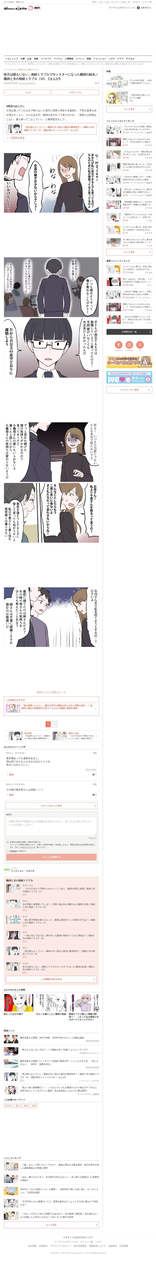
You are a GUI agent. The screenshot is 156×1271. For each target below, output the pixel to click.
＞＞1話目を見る (15, 138)
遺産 (26, 1105)
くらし (100, 2)
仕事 (23, 58)
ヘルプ (98, 1241)
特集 (108, 71)
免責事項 (112, 1246)
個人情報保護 (80, 1246)
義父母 (8, 1105)
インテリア (46, 58)
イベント (80, 58)
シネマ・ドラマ (116, 58)
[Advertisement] (78, 33)
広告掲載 (123, 1246)
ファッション (99, 58)
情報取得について (97, 1246)
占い (129, 2)
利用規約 (13, 851)
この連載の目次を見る (51, 979)
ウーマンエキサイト (27, 83)
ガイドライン (27, 847)
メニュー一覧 (146, 2)
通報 (95, 753)
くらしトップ (11, 58)
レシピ (107, 2)
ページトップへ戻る (129, 390)
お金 (29, 58)
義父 (18, 1105)
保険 (36, 58)
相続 (34, 1105)
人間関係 (69, 58)
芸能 (89, 58)
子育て (94, 2)
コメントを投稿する (51, 857)
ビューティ (115, 2)
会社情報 (32, 1246)
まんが (123, 2)
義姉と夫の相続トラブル (29, 70)
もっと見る (51, 1225)
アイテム (58, 58)
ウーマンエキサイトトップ (122, 7)
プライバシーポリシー (60, 1246)
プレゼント (136, 2)
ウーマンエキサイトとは (66, 1241)
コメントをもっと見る (51, 805)
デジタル (130, 58)
